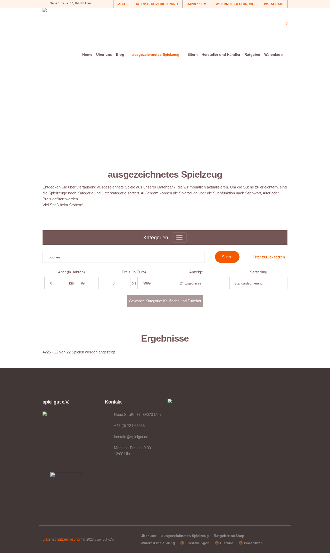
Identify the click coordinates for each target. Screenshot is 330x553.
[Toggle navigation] (179, 237)
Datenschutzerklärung (61, 539)
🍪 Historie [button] (223, 543)
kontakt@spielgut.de (131, 437)
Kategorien (155, 237)
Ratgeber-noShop (229, 536)
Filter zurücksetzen (269, 257)
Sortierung (258, 272)
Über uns (148, 536)
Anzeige (196, 272)
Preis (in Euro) (134, 272)
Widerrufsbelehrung (158, 543)
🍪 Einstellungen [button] (194, 543)
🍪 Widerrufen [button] (250, 543)
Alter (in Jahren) (71, 272)
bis (71, 283)
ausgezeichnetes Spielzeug (185, 536)
